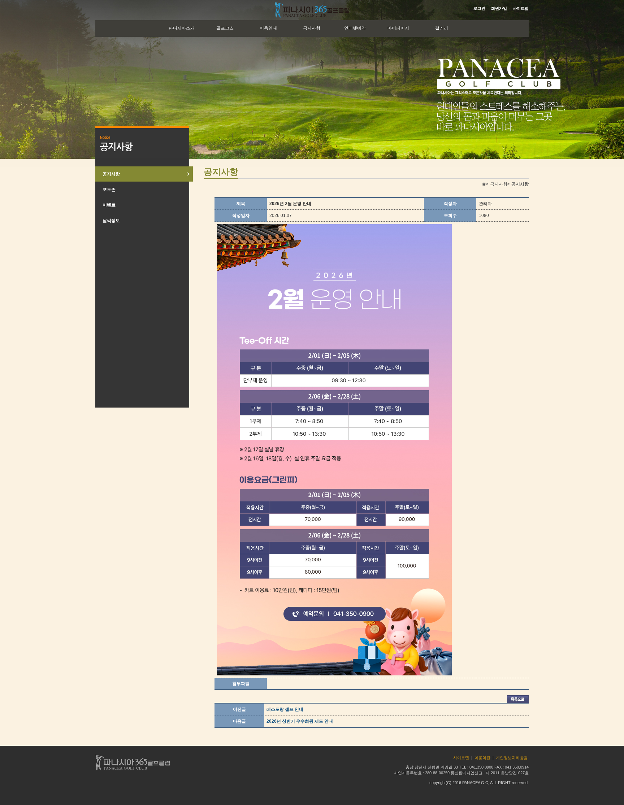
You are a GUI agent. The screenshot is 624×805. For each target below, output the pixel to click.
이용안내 (268, 28)
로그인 (479, 8)
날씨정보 (111, 220)
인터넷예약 (355, 28)
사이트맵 (521, 8)
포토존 (109, 189)
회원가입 (499, 8)
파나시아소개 (182, 28)
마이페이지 (398, 28)
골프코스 (225, 28)
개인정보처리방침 (512, 758)
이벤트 (109, 205)
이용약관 (482, 758)
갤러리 (441, 28)
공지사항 (311, 28)
